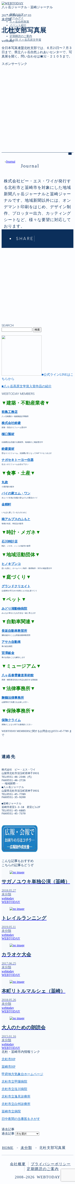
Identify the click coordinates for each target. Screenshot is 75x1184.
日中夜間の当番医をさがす (21, 1119)
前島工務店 (10, 412)
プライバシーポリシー (51, 1164)
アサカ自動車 (11, 641)
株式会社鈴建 (11, 423)
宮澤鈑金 (8, 653)
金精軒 (6, 504)
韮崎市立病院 (11, 1111)
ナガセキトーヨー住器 (18, 460)
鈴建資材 (8, 448)
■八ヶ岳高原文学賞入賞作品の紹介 (27, 386)
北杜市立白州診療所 (16, 1104)
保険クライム (11, 720)
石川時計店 (10, 541)
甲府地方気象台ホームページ (22, 1074)
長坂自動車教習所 (14, 630)
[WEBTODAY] (12, 3)
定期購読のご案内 (21, 36)
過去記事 (8, 1133)
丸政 (5, 482)
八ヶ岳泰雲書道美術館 (18, 675)
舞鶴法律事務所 (13, 697)
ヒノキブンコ (11, 563)
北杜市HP (8, 1059)
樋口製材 (8, 434)
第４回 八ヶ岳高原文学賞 (25, 40)
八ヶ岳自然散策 (19, 21)
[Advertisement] (37, 104)
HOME (7, 1148)
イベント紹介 (18, 25)
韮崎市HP (8, 1066)
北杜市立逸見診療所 (16, 1096)
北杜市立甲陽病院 (14, 1081)
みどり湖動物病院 (14, 608)
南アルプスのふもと (16, 519)
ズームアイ (17, 18)
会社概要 (18, 1164)
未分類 (6, 19)
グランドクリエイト (16, 586)
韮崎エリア (18, 58)
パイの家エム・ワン (16, 493)
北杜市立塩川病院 (14, 1089)
